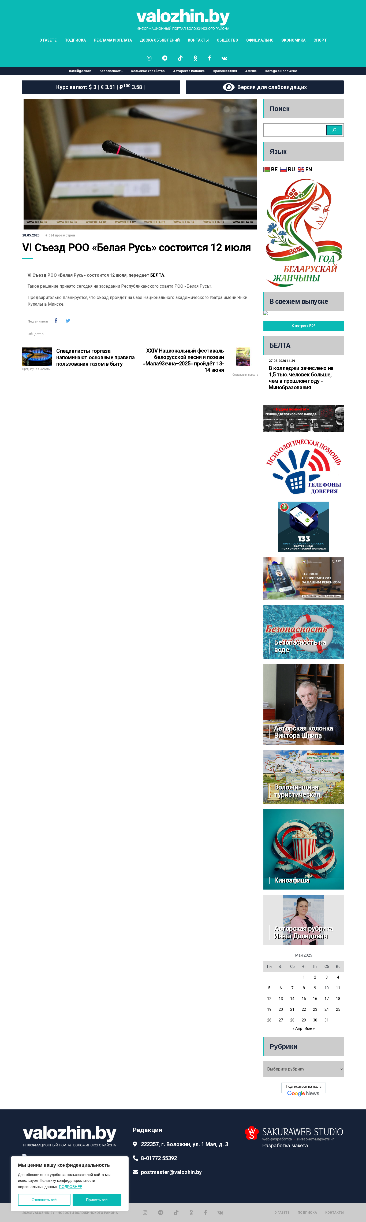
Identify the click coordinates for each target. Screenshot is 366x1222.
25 (338, 1009)
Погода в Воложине (281, 71)
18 (338, 999)
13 (281, 999)
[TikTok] (176, 1212)
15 (304, 999)
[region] (70, 1183)
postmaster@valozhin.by (171, 1172)
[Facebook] (205, 1212)
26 (269, 1020)
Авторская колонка (188, 71)
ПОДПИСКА (75, 40)
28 (292, 1020)
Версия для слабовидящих (271, 87)
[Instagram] (145, 1212)
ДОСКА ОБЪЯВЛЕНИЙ (160, 40)
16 (315, 999)
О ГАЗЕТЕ (48, 40)
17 (326, 999)
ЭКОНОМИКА (293, 40)
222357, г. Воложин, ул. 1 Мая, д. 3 (184, 1144)
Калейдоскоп (80, 71)
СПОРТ (320, 40)
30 (315, 1020)
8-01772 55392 (159, 1158)
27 (281, 1020)
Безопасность (110, 71)
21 (292, 1009)
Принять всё (97, 1200)
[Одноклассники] (191, 1212)
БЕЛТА (157, 275)
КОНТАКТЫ (198, 40)
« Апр (297, 1028)
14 (292, 999)
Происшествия (225, 71)
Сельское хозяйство (148, 71)
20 (281, 1009)
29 (304, 1020)
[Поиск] (334, 130)
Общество (35, 334)
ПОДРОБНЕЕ (70, 1186)
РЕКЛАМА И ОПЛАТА (113, 40)
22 (304, 1009)
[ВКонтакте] (220, 1212)
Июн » (310, 1028)
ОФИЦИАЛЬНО (260, 40)
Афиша (250, 71)
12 (269, 999)
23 (315, 1009)
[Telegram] (160, 1212)
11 (338, 988)
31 (326, 1020)
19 (269, 1009)
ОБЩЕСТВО (227, 40)
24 (326, 1009)
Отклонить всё (44, 1200)
